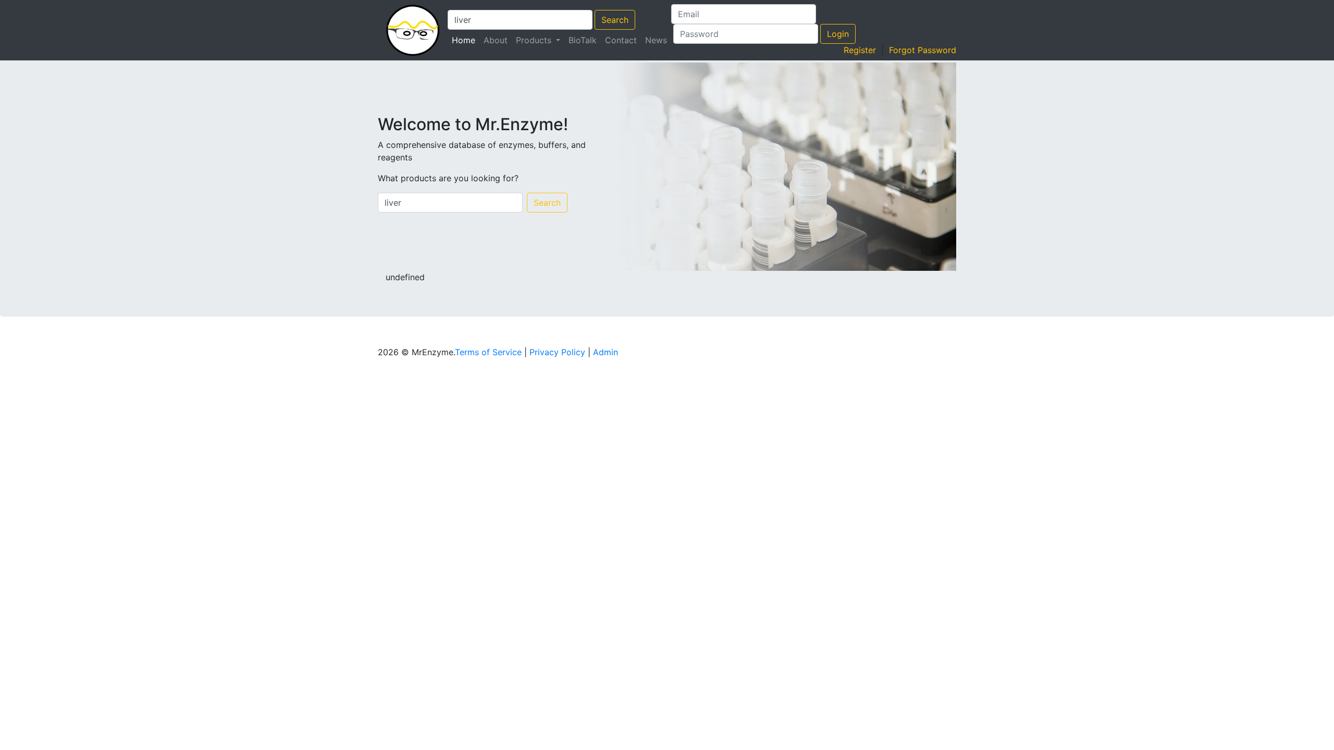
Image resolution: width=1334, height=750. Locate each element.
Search (614, 20)
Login (838, 34)
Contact (621, 40)
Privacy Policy (557, 352)
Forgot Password (922, 50)
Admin (605, 352)
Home (465, 39)
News (656, 40)
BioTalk (583, 40)
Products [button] (535, 40)
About (496, 40)
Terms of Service (488, 352)
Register (860, 50)
